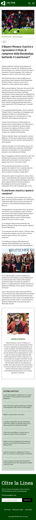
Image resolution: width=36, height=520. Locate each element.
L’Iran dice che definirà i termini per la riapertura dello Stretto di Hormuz (16, 433)
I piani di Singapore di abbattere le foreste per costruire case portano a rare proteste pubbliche (17, 396)
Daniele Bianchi (18, 37)
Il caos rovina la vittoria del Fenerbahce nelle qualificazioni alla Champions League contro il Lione (17, 462)
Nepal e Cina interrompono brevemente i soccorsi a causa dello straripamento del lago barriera (17, 443)
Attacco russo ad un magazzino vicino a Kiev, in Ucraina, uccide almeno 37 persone (17, 453)
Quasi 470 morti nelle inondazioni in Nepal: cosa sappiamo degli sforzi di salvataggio (17, 406)
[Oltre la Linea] (8, 3)
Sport (4, 42)
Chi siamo (7, 509)
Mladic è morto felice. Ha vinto (13, 414)
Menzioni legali (17, 509)
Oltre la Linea (23, 516)
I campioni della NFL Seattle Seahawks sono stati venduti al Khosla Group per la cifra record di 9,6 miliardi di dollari (17, 423)
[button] (29, 3)
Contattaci (28, 509)
